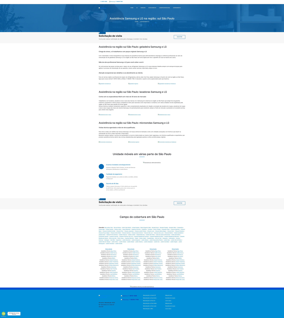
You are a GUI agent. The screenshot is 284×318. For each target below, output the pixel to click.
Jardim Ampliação (148, 241)
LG (137, 7)
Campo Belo (102, 229)
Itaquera (113, 270)
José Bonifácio (113, 274)
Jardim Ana (156, 241)
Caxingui (150, 229)
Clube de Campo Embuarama (163, 234)
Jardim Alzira (115, 241)
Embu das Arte (112, 238)
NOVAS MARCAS (152, 7)
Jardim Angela (173, 241)
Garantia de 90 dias (112, 183)
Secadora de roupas (170, 298)
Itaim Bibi (112, 240)
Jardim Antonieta (110, 243)
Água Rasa (113, 251)
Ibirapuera (165, 238)
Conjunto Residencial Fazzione (141, 236)
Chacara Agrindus (175, 229)
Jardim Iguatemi (113, 272)
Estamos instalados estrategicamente (118, 164)
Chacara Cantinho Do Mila (109, 231)
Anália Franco (113, 252)
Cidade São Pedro (150, 234)
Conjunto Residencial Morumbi (171, 236)
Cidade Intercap (123, 234)
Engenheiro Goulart (113, 263)
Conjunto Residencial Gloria (156, 236)
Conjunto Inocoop (114, 236)
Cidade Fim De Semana (112, 234)
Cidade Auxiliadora (178, 232)
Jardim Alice (167, 240)
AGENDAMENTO (177, 7)
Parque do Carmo (113, 277)
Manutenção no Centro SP (149, 295)
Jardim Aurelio (118, 243)
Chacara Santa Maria (116, 232)
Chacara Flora (119, 231)
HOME (131, 7)
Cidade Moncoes (140, 234)
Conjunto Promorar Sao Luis (126, 236)
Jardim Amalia (122, 241)
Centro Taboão (156, 229)
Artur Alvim (113, 256)
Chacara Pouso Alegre (104, 232)
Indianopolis (172, 238)
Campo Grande (109, 229)
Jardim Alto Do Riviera (176, 240)
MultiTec (102, 302)
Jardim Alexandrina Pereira (156, 240)
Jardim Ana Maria (165, 241)
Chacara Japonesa (128, 231)
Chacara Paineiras (179, 231)
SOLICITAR (179, 36)
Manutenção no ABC (148, 308)
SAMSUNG (143, 7)
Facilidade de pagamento (114, 174)
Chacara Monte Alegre (160, 231)
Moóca (113, 276)
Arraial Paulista (135, 227)
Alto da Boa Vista (108, 227)
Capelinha (144, 229)
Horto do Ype (158, 238)
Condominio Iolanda (103, 236)
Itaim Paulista (113, 268)
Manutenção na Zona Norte (149, 298)
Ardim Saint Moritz (126, 227)
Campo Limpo (117, 229)
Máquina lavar (168, 295)
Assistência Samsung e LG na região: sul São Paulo (142, 18)
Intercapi (101, 240)
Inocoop (178, 238)
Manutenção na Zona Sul (149, 300)
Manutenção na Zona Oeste (149, 303)
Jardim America (139, 241)
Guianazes (113, 267)
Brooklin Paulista (164, 227)
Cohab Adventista (175, 234)
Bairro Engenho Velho (146, 227)
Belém (113, 258)
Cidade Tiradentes (113, 261)
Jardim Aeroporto (136, 240)
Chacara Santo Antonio (137, 232)
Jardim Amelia (130, 241)
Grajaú (136, 238)
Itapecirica (118, 240)
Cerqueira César (166, 229)
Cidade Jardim (131, 234)
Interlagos (106, 240)
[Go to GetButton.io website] (3, 316)
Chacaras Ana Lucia (158, 232)
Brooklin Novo (155, 227)
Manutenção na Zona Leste (149, 306)
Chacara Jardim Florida (140, 231)
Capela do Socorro (136, 229)
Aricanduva (113, 254)
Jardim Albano (144, 240)
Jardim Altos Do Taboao (104, 241)
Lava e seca (168, 300)
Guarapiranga (150, 238)
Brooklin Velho (172, 227)
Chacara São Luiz (148, 232)
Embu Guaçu (121, 238)
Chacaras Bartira (169, 232)
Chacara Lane (150, 231)
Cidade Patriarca (113, 260)
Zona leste (108, 249)
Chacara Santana (126, 232)
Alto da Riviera (117, 227)
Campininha (180, 227)
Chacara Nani (170, 231)
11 (103, 1)
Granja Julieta (142, 238)
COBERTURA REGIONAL (164, 7)
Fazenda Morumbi (129, 238)
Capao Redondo (126, 229)
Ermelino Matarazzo (113, 265)
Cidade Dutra (102, 234)
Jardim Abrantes (126, 240)
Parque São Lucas (113, 279)
